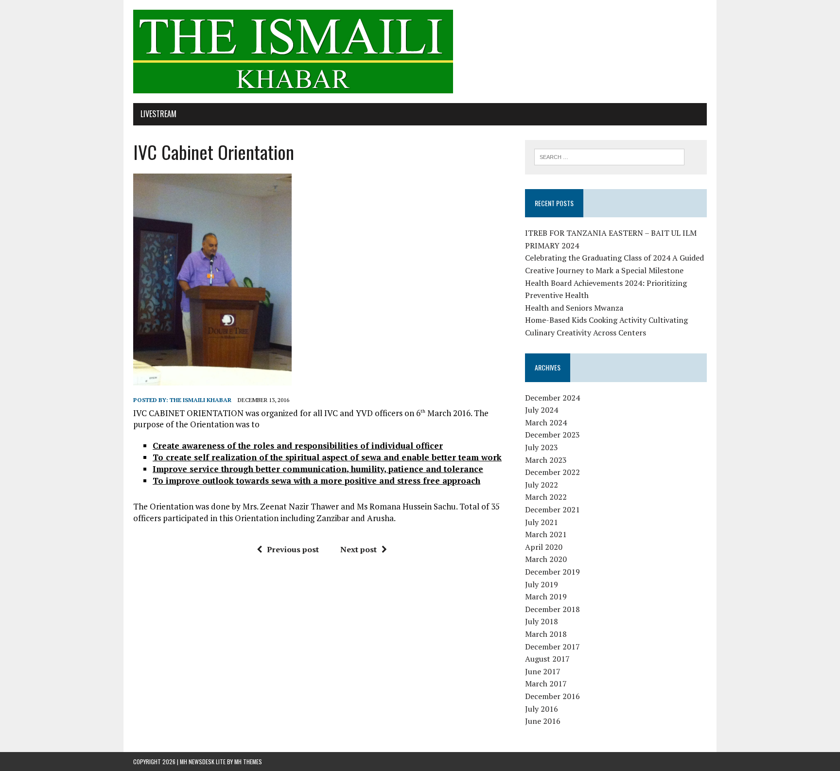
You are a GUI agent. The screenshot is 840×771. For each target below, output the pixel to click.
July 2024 (541, 409)
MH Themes (248, 761)
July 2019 (541, 584)
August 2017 (547, 658)
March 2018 (546, 634)
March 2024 (546, 422)
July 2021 (541, 522)
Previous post (293, 549)
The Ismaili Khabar (200, 399)
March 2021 (546, 534)
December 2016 (552, 696)
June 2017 (542, 671)
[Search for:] (609, 156)
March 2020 (546, 559)
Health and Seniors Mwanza (574, 307)
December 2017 (552, 646)
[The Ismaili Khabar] (420, 51)
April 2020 (543, 547)
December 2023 (552, 434)
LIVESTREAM (158, 114)
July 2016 (541, 708)
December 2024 (552, 397)
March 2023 (546, 460)
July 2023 (541, 447)
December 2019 (552, 571)
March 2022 (546, 496)
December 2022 (552, 472)
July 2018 (541, 621)
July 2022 (541, 484)
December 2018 (552, 609)
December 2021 (552, 509)
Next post (358, 549)
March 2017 (546, 683)
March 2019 (546, 596)
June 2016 (542, 721)
